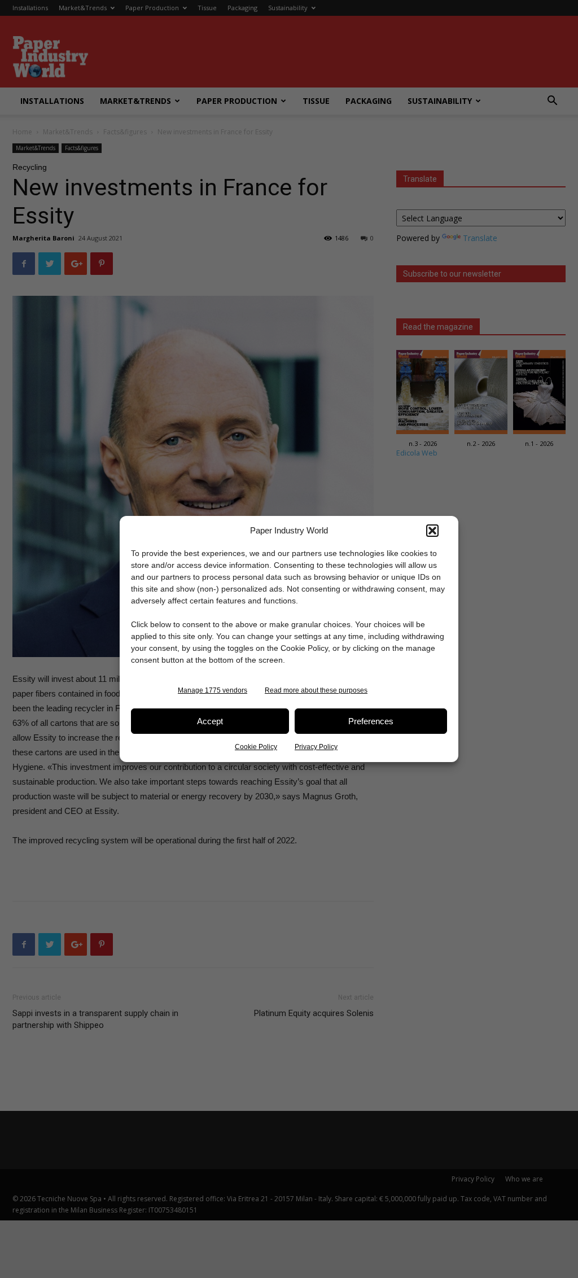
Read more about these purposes (316, 690)
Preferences (370, 721)
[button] (432, 530)
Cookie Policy (256, 747)
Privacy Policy (316, 747)
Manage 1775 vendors (212, 690)
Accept (210, 721)
